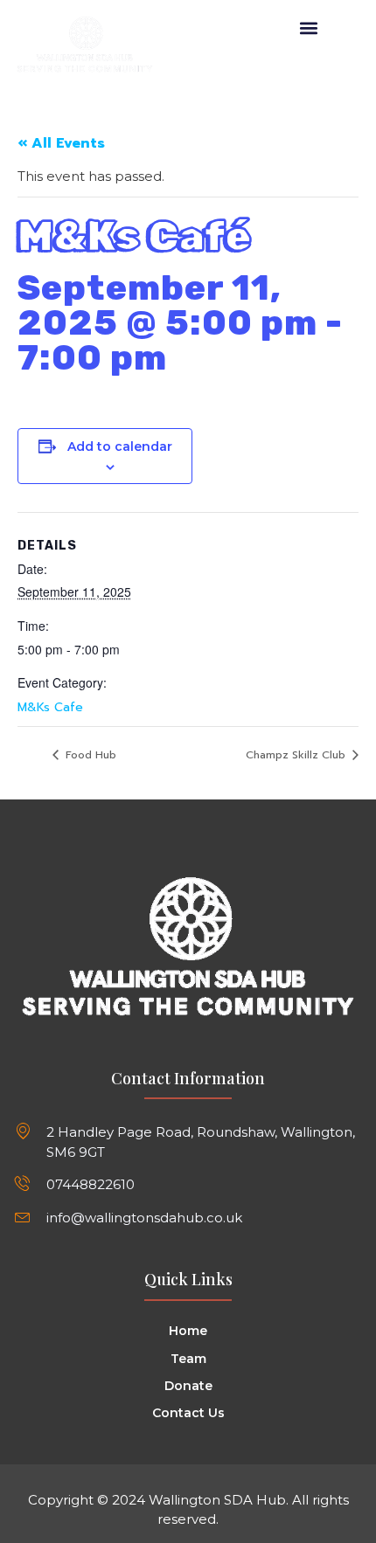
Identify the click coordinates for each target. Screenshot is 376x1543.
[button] (309, 27)
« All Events (61, 143)
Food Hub (89, 755)
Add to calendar (119, 446)
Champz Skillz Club (297, 755)
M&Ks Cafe (50, 707)
